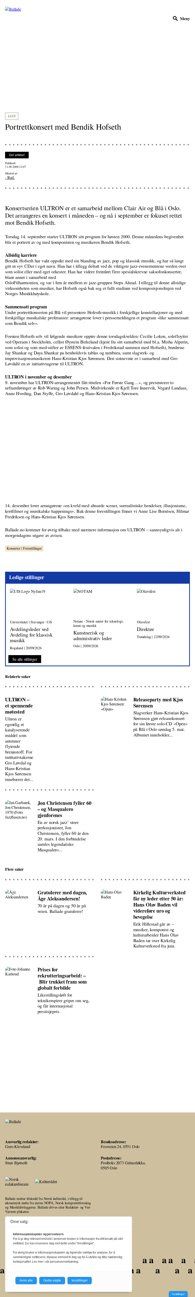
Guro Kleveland (17, 1146)
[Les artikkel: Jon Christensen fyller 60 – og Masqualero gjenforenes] (49, 824)
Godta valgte (52, 1280)
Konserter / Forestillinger (24, 548)
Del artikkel (17, 155)
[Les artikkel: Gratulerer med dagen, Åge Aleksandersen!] (49, 916)
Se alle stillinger (24, 659)
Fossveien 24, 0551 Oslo (120, 1146)
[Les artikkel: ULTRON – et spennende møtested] (49, 737)
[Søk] (175, 18)
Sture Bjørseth (16, 1162)
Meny (185, 18)
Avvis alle (26, 1280)
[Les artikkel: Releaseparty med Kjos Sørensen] (145, 737)
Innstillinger (178, 1294)
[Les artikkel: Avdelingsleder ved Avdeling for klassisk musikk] (37, 619)
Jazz (11, 116)
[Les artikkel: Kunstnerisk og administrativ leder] (101, 619)
